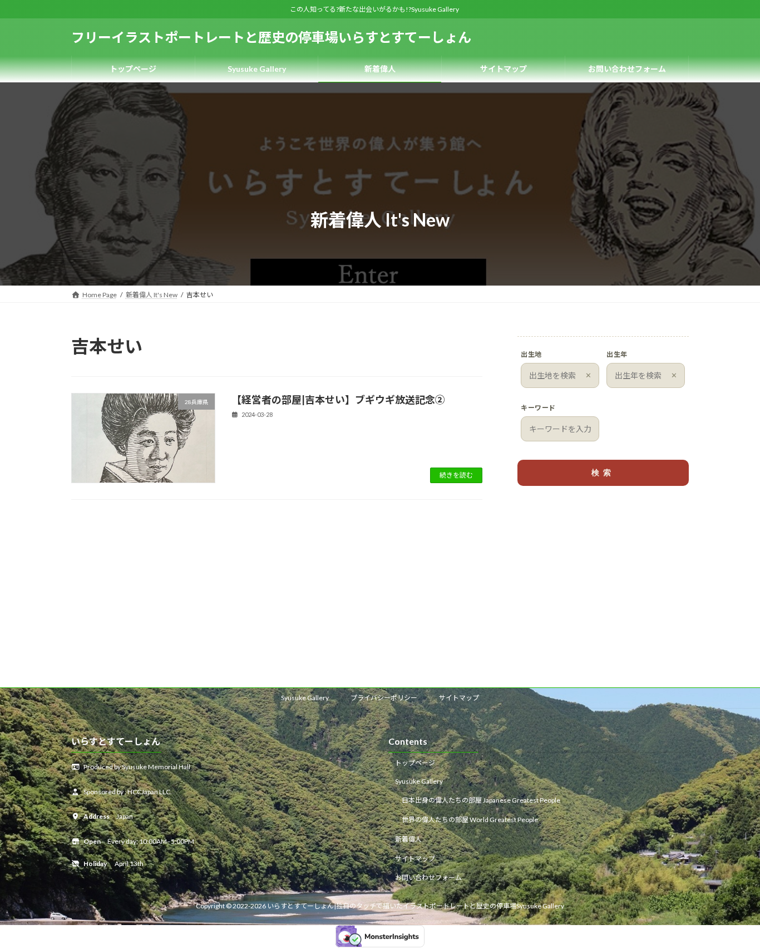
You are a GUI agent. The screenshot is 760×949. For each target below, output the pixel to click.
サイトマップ (459, 698)
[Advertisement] (603, 582)
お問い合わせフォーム (428, 877)
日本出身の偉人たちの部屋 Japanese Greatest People (481, 800)
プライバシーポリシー (384, 698)
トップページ (415, 762)
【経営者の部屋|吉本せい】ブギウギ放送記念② (338, 400)
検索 (603, 472)
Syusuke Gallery (305, 698)
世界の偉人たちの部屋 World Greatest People (470, 819)
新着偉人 (408, 839)
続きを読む (456, 475)
